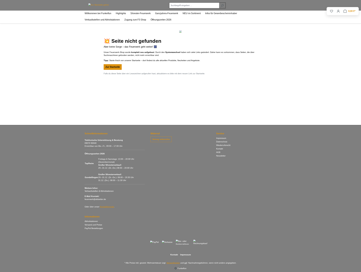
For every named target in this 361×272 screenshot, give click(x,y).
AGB (218, 152)
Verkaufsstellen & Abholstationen (99, 191)
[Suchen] (222, 5)
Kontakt (219, 149)
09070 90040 (90, 143)
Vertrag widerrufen (161, 139)
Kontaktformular (107, 207)
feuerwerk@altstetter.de (95, 199)
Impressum (221, 138)
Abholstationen (91, 221)
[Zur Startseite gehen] (99, 4)
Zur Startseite (112, 67)
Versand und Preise (93, 225)
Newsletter (221, 156)
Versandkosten (173, 263)
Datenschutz (221, 142)
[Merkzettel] (331, 11)
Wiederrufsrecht (223, 145)
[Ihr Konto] (338, 11)
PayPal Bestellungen (94, 228)
